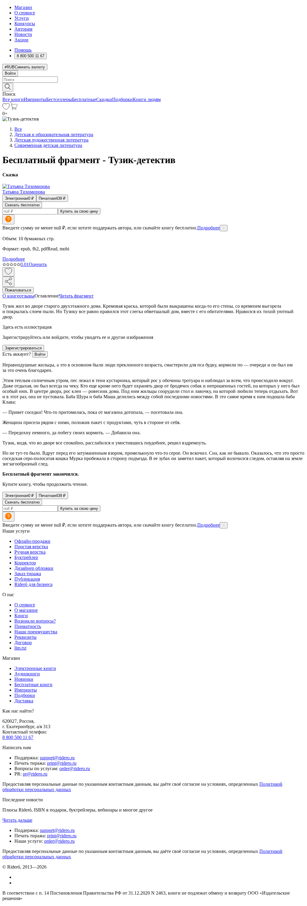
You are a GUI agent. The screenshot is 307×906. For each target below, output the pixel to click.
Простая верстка (31, 546)
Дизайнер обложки (33, 568)
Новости (23, 34)
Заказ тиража (27, 573)
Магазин (23, 7)
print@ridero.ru (61, 763)
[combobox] (153, 79)
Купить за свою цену (79, 211)
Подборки (122, 99)
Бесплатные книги (33, 684)
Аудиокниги (27, 673)
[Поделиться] (8, 282)
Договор (23, 642)
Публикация (27, 579)
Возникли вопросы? (35, 620)
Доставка (23, 700)
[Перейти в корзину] (14, 108)
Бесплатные (84, 99)
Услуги (21, 18)
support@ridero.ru (57, 757)
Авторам (23, 28)
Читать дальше (17, 820)
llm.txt (20, 647)
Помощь (22, 49)
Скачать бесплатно (22, 205)
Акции (21, 39)
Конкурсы (24, 23)
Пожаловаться (18, 290)
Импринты (35, 99)
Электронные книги (35, 668)
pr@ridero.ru (35, 773)
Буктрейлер (26, 557)
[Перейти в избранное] (6, 108)
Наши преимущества (35, 631)
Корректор (25, 562)
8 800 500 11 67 (17, 737)
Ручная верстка (30, 552)
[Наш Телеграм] (16, 882)
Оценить (38, 264)
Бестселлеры (59, 99)
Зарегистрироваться (23, 348)
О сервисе (24, 12)
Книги (21, 615)
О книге (10, 295)
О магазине (26, 610)
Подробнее (208, 227)
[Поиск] (7, 87)
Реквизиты (25, 637)
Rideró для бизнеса (33, 584)
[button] (153, 86)
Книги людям (147, 99)
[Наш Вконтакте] (17, 877)
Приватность (27, 626)
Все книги (13, 99)
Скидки (104, 99)
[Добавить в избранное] (8, 272)
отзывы (26, 295)
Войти (10, 73)
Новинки (23, 679)
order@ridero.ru (74, 768)
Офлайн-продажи (32, 541)
